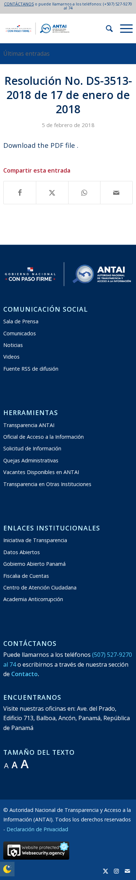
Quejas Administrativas (30, 460)
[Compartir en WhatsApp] (84, 192)
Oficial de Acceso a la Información (43, 436)
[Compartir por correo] (116, 192)
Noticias (13, 345)
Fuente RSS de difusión (30, 368)
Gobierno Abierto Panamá (34, 563)
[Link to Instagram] (116, 870)
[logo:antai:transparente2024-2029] (55, 28)
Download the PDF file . (40, 145)
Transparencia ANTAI (28, 425)
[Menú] (123, 28)
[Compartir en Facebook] (20, 192)
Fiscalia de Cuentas (26, 575)
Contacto (24, 674)
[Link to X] (105, 870)
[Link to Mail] (127, 870)
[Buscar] (106, 28)
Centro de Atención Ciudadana (40, 587)
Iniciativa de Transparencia (35, 540)
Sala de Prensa (20, 321)
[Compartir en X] (52, 192)
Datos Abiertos (21, 552)
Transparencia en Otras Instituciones (47, 484)
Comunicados (19, 333)
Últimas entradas (26, 54)
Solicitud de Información (32, 448)
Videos (11, 356)
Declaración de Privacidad (37, 829)
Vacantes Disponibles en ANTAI (41, 472)
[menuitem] (106, 28)
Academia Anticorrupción (33, 599)
